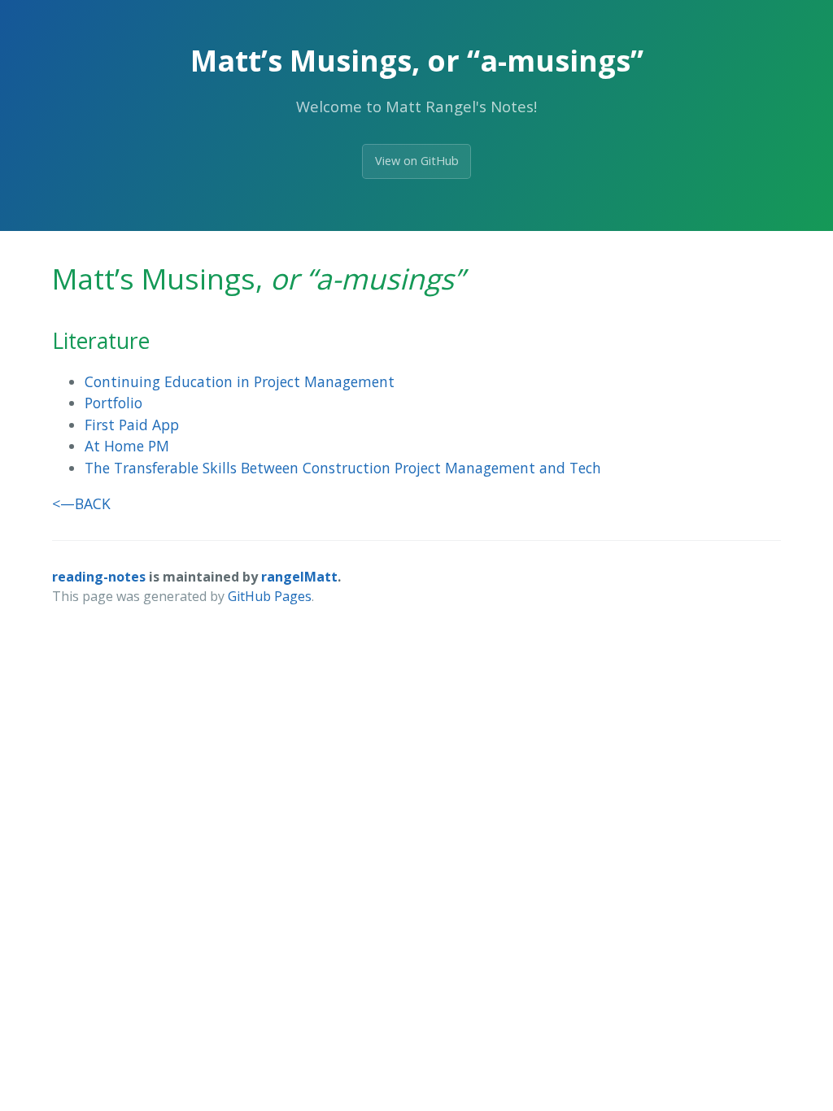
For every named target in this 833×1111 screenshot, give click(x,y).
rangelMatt (299, 577)
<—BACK (81, 503)
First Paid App (132, 424)
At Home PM (127, 445)
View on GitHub (417, 160)
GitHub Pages (270, 596)
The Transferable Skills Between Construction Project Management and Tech (343, 467)
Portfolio (113, 402)
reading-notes (99, 577)
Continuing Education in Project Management (240, 381)
